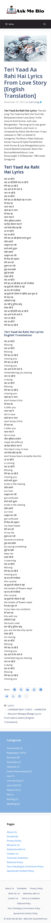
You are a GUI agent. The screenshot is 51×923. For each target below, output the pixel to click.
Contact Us (12, 853)
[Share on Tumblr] (13, 696)
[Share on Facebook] (14, 689)
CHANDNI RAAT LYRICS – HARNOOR (27, 709)
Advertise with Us (16, 849)
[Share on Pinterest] (40, 689)
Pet (8, 794)
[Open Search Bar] (44, 24)
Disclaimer (12, 836)
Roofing (11, 799)
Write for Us (13, 845)
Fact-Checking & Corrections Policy (25, 866)
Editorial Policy (15, 862)
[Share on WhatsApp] (34, 689)
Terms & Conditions (17, 857)
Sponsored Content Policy (20, 870)
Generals (11, 766)
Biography (12, 752)
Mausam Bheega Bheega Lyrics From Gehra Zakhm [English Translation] (22, 718)
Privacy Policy (14, 840)
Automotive (13, 748)
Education (12, 762)
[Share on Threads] (19, 696)
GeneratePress (40, 918)
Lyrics (11, 705)
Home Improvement (17, 771)
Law (9, 776)
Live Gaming (13, 780)
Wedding (12, 803)
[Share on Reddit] (6, 696)
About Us (12, 832)
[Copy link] (26, 696)
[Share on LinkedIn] (27, 689)
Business (11, 757)
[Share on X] (21, 689)
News (10, 789)
